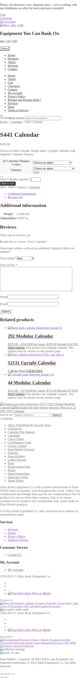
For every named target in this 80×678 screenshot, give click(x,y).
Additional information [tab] (22, 193)
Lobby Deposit (17, 459)
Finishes (16, 170)
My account (15, 93)
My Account (7, 21)
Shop (11, 106)
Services (13, 65)
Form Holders (16, 456)
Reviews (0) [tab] (15, 197)
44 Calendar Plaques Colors (16, 162)
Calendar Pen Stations (21, 432)
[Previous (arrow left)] (1, 677)
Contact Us (15, 554)
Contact (12, 69)
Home (11, 55)
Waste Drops (15, 480)
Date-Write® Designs (21, 449)
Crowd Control (17, 446)
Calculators (15, 428)
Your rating (8, 258)
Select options (16, 347)
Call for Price (34, 371)
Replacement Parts (19, 466)
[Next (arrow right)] (5, 677)
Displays (13, 453)
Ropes (12, 470)
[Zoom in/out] (1, 673)
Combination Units (19, 442)
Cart (2, 14)
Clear (36, 172)
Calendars (16, 122)
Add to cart (8, 183)
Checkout (6, 18)
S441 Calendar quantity (14, 179)
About (12, 62)
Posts (11, 463)
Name (3, 296)
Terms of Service (18, 110)
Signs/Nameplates (19, 473)
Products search (15, 118)
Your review (8, 265)
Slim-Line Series (18, 477)
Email (3, 304)
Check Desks (16, 439)
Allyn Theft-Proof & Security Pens (29, 425)
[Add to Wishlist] (1, 176)
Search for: (6, 414)
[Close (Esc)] (13, 673)
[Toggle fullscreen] (5, 673)
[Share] (9, 673)
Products (13, 58)
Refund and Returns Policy (24, 100)
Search (56, 414)
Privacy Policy (17, 96)
